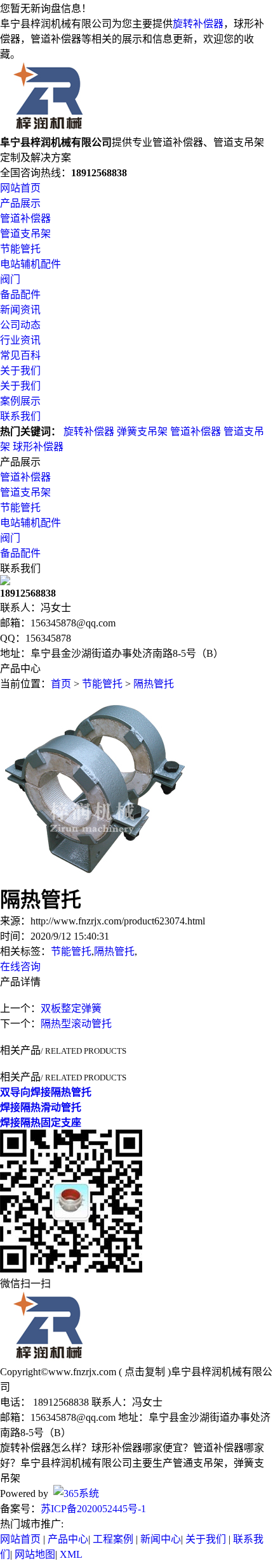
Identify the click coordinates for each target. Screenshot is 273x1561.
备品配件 (20, 294)
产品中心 (68, 1539)
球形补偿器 (38, 446)
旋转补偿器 (198, 23)
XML (71, 1554)
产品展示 (20, 203)
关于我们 (20, 370)
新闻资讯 (20, 309)
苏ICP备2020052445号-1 (93, 1508)
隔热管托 (153, 683)
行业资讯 (20, 340)
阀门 (10, 279)
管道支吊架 (25, 233)
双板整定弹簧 (71, 1008)
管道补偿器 (25, 218)
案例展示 (20, 401)
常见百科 (20, 355)
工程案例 (113, 1539)
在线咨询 (20, 966)
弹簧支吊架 (142, 431)
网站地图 (35, 1554)
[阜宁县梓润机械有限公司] (48, 127)
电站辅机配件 (30, 264)
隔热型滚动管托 (76, 1023)
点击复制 (144, 1371)
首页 (61, 683)
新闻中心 (160, 1539)
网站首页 (20, 188)
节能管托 (20, 248)
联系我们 (20, 416)
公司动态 (20, 325)
